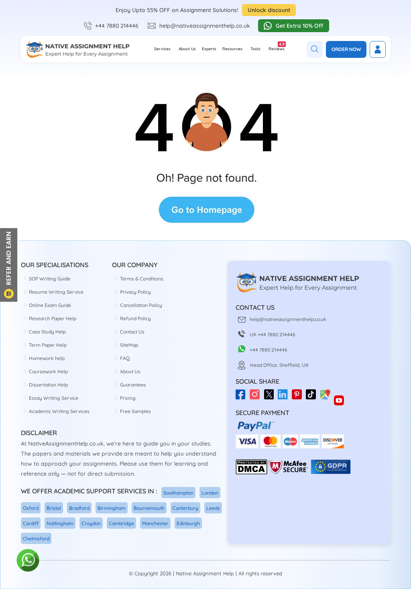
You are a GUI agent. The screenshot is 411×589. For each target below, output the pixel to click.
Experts (209, 48)
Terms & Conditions (141, 279)
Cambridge (121, 523)
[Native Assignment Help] (77, 49)
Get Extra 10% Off (300, 25)
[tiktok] (313, 397)
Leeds (213, 508)
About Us (187, 48)
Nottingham (60, 523)
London (209, 493)
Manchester (155, 523)
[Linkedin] (285, 397)
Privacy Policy (135, 292)
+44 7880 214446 (116, 25)
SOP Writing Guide (49, 279)
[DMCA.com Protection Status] (251, 473)
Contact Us (132, 332)
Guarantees (133, 385)
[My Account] (378, 49)
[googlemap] (327, 397)
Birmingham (112, 508)
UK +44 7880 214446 (272, 334)
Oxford (31, 508)
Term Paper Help (48, 345)
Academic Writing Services (59, 411)
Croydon (91, 523)
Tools (255, 48)
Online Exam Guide (50, 305)
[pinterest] (299, 397)
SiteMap (129, 345)
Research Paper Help (52, 318)
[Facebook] (243, 397)
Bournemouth (149, 508)
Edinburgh (188, 523)
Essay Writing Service (53, 398)
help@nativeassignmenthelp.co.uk (204, 25)
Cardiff (31, 523)
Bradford (79, 508)
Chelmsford (36, 539)
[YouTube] (341, 397)
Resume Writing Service (56, 292)
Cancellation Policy (141, 305)
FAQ (125, 358)
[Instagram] (257, 397)
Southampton (178, 493)
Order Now (346, 49)
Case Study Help (47, 332)
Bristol (54, 508)
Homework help (47, 358)
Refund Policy (135, 318)
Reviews (277, 46)
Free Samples (135, 411)
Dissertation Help (48, 385)
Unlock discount (269, 10)
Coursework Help (48, 371)
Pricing (128, 398)
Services (162, 48)
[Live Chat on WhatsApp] (28, 560)
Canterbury (185, 508)
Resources (232, 48)
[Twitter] (271, 397)
